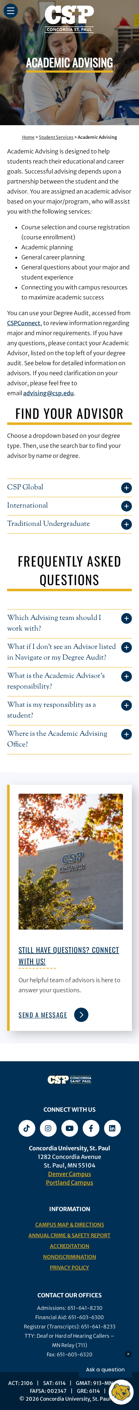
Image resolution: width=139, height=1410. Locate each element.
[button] (11, 11)
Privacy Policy (69, 1267)
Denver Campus (69, 1174)
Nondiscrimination (69, 1257)
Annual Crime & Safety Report (69, 1235)
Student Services (56, 137)
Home (28, 137)
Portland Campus (69, 1182)
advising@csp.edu (48, 393)
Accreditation (69, 1246)
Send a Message (43, 1014)
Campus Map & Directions (69, 1224)
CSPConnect (23, 323)
